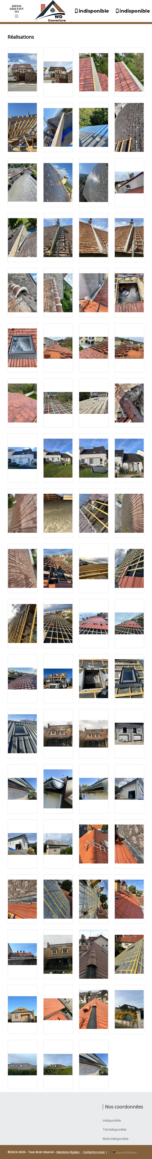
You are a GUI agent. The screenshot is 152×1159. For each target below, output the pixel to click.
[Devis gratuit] (16, 16)
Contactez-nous (94, 1152)
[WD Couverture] (51, 11)
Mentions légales (68, 1152)
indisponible (94, 11)
